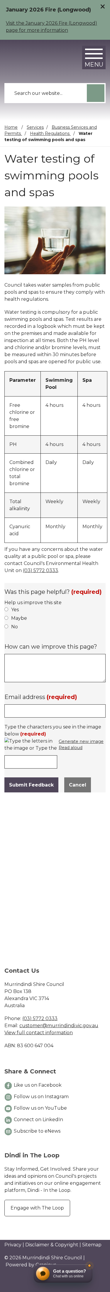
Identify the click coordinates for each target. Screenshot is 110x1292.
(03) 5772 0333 (40, 570)
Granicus (45, 1265)
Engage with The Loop (37, 1208)
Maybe (19, 618)
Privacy (12, 1245)
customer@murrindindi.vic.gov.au (58, 1025)
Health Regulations (50, 133)
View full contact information (38, 1032)
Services (35, 127)
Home (11, 127)
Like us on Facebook (38, 1085)
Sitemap (91, 1245)
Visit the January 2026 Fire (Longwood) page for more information (51, 26)
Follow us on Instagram (41, 1096)
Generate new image (81, 742)
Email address (40, 696)
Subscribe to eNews (37, 1131)
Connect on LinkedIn (38, 1119)
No (14, 627)
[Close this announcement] (103, 6)
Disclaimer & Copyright (51, 1245)
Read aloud (70, 748)
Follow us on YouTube (40, 1108)
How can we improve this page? (50, 646)
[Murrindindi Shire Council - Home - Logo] (30, 55)
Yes (15, 609)
